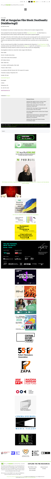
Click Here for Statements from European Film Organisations (25, 214)
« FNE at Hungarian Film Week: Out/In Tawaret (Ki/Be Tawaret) (24, 124)
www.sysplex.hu (44, 46)
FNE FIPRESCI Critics (32, 467)
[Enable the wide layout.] (41, 1)
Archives (44, 468)
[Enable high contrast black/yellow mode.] (32, 1)
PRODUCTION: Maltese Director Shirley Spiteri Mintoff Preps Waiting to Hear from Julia (36, 102)
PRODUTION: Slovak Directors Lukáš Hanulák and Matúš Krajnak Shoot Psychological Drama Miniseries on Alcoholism (36, 116)
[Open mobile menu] (25, 9)
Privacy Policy (9, 476)
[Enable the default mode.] (24, 1)
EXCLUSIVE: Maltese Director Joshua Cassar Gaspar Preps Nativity (37, 112)
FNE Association (32, 468)
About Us (21, 476)
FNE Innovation (32, 470)
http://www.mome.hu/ (32, 32)
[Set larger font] (49, 1)
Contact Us (18, 476)
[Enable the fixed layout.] (39, 1)
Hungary (8, 95)
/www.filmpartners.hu (42, 44)
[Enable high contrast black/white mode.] (29, 1)
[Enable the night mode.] (27, 1)
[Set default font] (47, 1)
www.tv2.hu (26, 46)
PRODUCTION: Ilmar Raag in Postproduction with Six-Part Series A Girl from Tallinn (36, 109)
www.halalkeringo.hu (5, 77)
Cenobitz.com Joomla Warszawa (29, 477)
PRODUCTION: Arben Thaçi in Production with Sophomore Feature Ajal (36, 105)
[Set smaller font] (45, 1)
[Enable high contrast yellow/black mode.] (34, 1)
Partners (13, 476)
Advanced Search (44, 467)
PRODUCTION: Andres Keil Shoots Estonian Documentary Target (35, 120)
